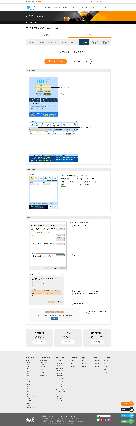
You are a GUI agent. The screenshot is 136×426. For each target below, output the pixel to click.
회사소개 (44, 416)
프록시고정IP (43, 369)
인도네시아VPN (61, 391)
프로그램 (32, 22)
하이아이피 (30, 7)
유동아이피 (41, 42)
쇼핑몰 (28, 399)
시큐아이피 (63, 42)
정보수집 (43, 366)
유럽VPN (59, 398)
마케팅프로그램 (30, 397)
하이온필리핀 (59, 374)
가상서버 (84, 7)
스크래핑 (43, 364)
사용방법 (43, 22)
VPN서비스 (47, 7)
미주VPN (59, 396)
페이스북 (105, 419)
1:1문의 (105, 366)
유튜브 (101, 419)
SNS (28, 379)
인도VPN (59, 386)
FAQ (105, 363)
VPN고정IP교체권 (94, 42)
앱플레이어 (29, 381)
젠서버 (72, 366)
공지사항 (106, 360)
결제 (93, 7)
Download (57, 61)
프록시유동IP (43, 372)
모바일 (84, 363)
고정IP (27, 360)
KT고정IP (28, 384)
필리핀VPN (60, 376)
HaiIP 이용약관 (63, 416)
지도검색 (29, 400)
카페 (28, 375)
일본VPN (59, 400)
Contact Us (73, 416)
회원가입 (102, 1)
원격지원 (106, 369)
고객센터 (103, 7)
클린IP (28, 373)
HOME (26, 22)
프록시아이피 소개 (80, 61)
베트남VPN (60, 371)
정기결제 (96, 363)
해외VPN (66, 7)
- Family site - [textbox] (100, 416)
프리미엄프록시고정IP (45, 360)
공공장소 (29, 364)
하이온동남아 (59, 379)
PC (37, 22)
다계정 (28, 392)
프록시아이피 (84, 42)
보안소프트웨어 (30, 407)
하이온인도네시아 (61, 389)
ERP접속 (29, 368)
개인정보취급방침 (53, 416)
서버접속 (29, 370)
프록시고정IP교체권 (105, 42)
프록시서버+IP (44, 375)
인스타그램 (108, 419)
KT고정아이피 (52, 42)
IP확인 (105, 372)
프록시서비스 (57, 7)
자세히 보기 (39, 342)
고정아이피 (31, 42)
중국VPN (59, 365)
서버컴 (72, 363)
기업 (28, 366)
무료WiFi (29, 362)
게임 (28, 390)
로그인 (96, 1)
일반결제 (96, 360)
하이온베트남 (59, 368)
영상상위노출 (44, 362)
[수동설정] (63, 186)
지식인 (28, 377)
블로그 (107, 1)
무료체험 (91, 1)
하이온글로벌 (59, 394)
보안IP (28, 406)
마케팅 (28, 372)
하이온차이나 (59, 363)
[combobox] (103, 416)
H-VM (72, 360)
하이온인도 (59, 384)
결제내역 (96, 366)
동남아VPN (60, 381)
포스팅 (28, 388)
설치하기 (46, 35)
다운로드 (75, 7)
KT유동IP (28, 395)
